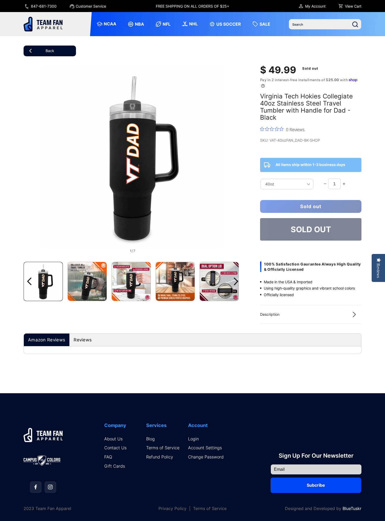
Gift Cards (114, 466)
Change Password (206, 457)
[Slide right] (236, 281)
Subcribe (316, 485)
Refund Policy (159, 457)
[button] (310, 314)
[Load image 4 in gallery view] (175, 281)
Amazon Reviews (46, 339)
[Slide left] (29, 281)
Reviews (83, 339)
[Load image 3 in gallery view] (131, 281)
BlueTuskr (352, 508)
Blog (150, 438)
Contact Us (115, 447)
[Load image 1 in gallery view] (43, 281)
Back (50, 50)
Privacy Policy (172, 508)
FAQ (108, 457)
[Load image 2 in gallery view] (87, 281)
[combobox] (325, 24)
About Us (113, 438)
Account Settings (205, 447)
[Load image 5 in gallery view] (219, 281)
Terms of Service (162, 447)
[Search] (355, 24)
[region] (192, 6)
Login (193, 438)
